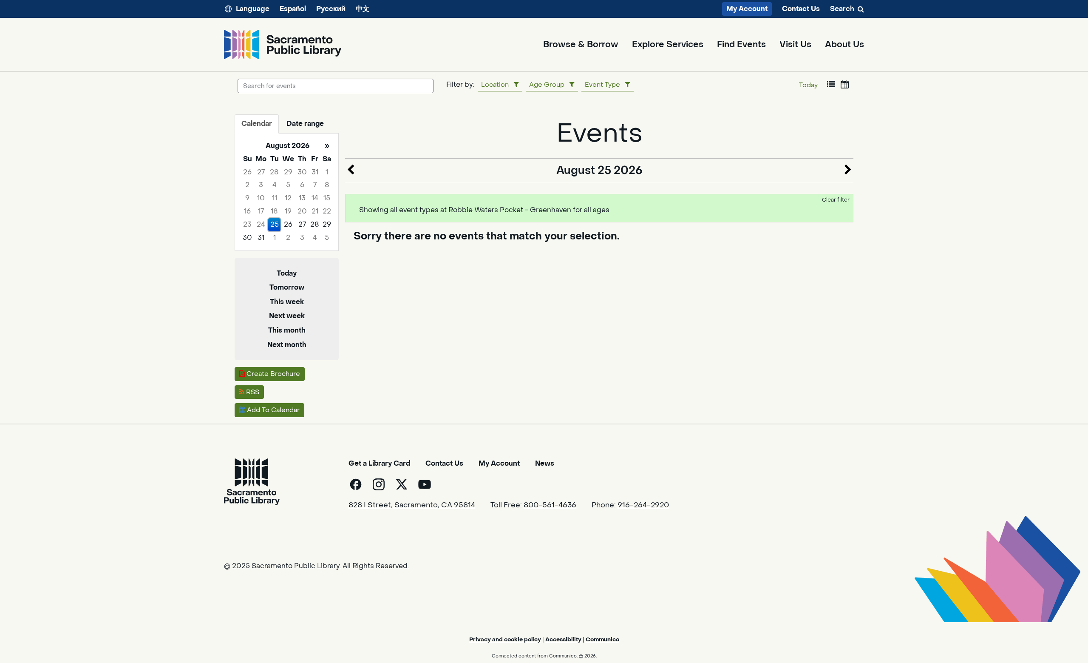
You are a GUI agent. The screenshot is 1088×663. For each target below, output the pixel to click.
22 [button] (327, 211)
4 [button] (274, 184)
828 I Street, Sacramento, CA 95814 (411, 505)
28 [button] (274, 172)
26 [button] (247, 172)
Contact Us (801, 9)
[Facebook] (355, 484)
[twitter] (401, 484)
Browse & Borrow (580, 44)
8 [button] (327, 184)
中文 (362, 8)
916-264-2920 (643, 505)
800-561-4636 (550, 505)
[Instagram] (378, 484)
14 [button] (315, 197)
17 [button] (261, 211)
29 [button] (288, 172)
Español (293, 8)
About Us (844, 44)
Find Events (741, 44)
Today (808, 85)
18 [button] (274, 211)
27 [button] (261, 172)
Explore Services (667, 44)
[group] (286, 192)
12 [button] (288, 197)
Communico (602, 639)
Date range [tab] (305, 123)
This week (287, 301)
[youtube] (424, 484)
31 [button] (315, 172)
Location (495, 84)
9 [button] (247, 197)
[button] (831, 84)
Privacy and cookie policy (505, 639)
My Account (747, 8)
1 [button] (327, 172)
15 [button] (326, 197)
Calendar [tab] (256, 123)
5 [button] (288, 184)
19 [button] (288, 211)
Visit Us (795, 44)
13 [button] (302, 197)
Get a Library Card (379, 463)
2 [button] (247, 184)
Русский (331, 8)
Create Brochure (272, 374)
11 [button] (274, 197)
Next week (287, 315)
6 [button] (302, 184)
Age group (546, 84)
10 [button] (261, 197)
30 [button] (302, 172)
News (544, 463)
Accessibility (563, 639)
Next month (286, 344)
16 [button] (247, 211)
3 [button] (261, 184)
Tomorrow (286, 287)
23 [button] (247, 224)
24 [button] (261, 224)
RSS (251, 392)
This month (287, 330)
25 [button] (274, 224)
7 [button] (315, 184)
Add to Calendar (272, 410)
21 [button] (315, 211)
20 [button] (302, 211)
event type (602, 84)
